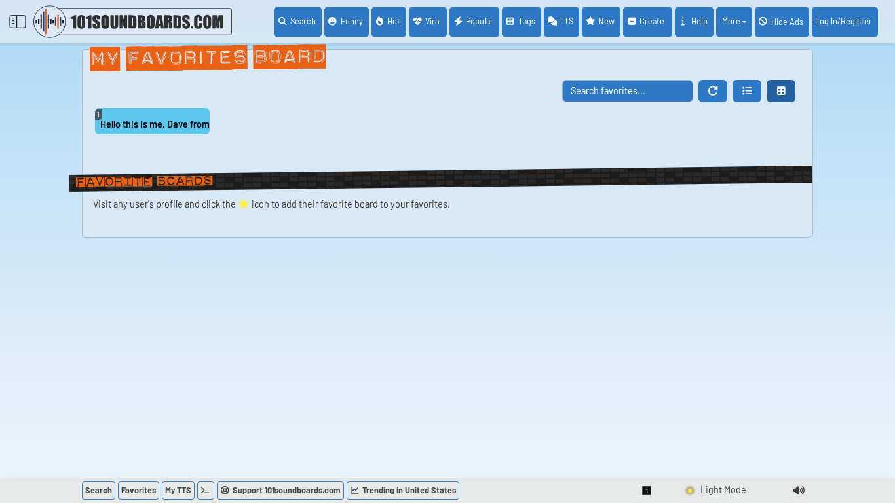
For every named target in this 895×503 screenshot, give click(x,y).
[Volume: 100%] (798, 490)
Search (303, 21)
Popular (479, 21)
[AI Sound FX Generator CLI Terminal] (205, 490)
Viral (433, 21)
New (606, 21)
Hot (393, 21)
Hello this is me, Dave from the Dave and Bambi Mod (155, 124)
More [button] (731, 21)
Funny (352, 21)
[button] (747, 91)
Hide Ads (787, 21)
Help (699, 21)
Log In (843, 21)
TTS (566, 21)
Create (652, 21)
